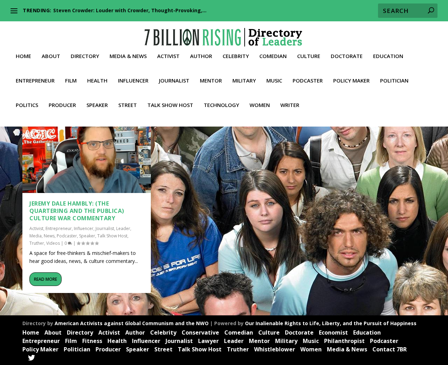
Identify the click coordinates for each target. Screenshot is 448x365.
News (49, 236)
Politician (394, 81)
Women (260, 105)
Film (71, 81)
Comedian (273, 56)
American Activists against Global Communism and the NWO (132, 323)
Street (127, 105)
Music (274, 81)
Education (388, 56)
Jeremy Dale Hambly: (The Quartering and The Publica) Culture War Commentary (76, 211)
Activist (168, 56)
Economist (333, 332)
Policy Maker (351, 81)
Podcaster (308, 81)
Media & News (128, 56)
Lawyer (208, 341)
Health (97, 81)
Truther (36, 243)
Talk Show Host (170, 105)
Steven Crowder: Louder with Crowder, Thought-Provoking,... (129, 10)
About (51, 56)
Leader (123, 228)
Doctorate (347, 56)
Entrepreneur (35, 81)
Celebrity (236, 56)
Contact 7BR (389, 349)
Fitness (92, 341)
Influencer (133, 81)
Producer (62, 105)
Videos (53, 243)
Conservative (200, 332)
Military (244, 81)
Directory (85, 56)
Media (35, 236)
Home (23, 56)
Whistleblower (274, 349)
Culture (308, 56)
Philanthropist (344, 341)
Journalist (174, 81)
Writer (289, 105)
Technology (221, 105)
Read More (45, 279)
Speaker (97, 105)
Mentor (211, 81)
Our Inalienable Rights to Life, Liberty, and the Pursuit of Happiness (330, 323)
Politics (27, 105)
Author (201, 56)
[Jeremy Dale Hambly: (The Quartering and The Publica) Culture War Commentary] (86, 154)
